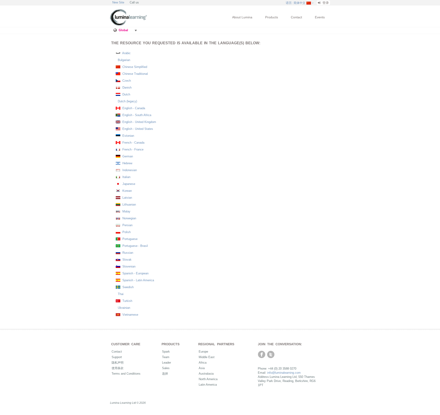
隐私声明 (118, 362)
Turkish (126, 301)
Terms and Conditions (126, 373)
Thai (120, 294)
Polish (126, 232)
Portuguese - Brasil (134, 246)
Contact (296, 17)
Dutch (125, 94)
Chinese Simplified (134, 67)
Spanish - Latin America (137, 280)
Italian (125, 177)
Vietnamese (129, 314)
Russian (127, 252)
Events (320, 17)
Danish (126, 87)
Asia (202, 368)
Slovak (126, 259)
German (127, 156)
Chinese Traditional (134, 73)
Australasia (206, 373)
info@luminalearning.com (284, 372)
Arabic (126, 53)
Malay (125, 211)
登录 (325, 3)
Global (123, 30)
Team (165, 357)
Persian (126, 225)
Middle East (206, 357)
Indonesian (129, 170)
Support (117, 357)
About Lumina (242, 17)
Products (271, 17)
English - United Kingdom (138, 122)
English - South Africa (136, 115)
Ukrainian (123, 307)
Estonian (127, 135)
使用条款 (118, 368)
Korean (126, 190)
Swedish (127, 287)
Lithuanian (128, 204)
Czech (126, 80)
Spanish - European (134, 273)
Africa (202, 362)
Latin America (208, 384)
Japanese (128, 184)
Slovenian (128, 266)
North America (208, 379)
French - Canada (132, 142)
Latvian (126, 197)
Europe (203, 351)
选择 (165, 373)
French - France (132, 149)
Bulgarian (123, 60)
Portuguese (129, 239)
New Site (118, 2)
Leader (166, 362)
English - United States (137, 129)
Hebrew (126, 163)
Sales (166, 368)
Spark (166, 351)
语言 (295, 3)
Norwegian (128, 218)
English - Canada (133, 108)
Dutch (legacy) (127, 101)
